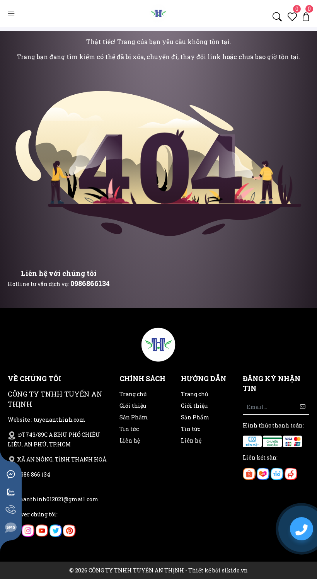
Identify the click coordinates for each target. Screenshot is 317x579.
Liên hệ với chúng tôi (59, 273)
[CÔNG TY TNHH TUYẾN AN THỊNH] (158, 13)
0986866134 (90, 283)
